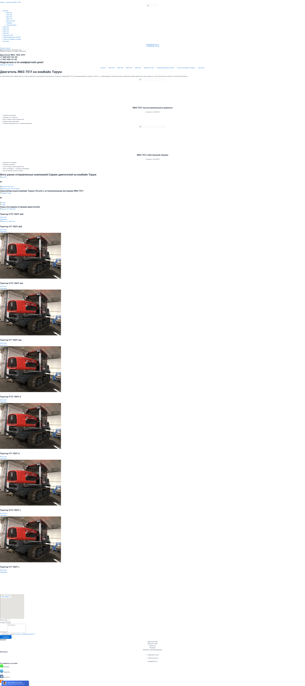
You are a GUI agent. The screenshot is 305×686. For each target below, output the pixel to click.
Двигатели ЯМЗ (152, 641)
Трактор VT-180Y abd (11, 226)
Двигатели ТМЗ (8, 35)
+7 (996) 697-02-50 (152, 46)
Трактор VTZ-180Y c (10, 510)
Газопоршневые (11, 25)
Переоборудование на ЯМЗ (11, 37)
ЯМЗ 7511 (9, 19)
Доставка (6, 41)
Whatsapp (6, 667)
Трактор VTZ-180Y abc (11, 283)
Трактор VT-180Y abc (11, 340)
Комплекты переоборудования (152, 650)
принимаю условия (18, 634)
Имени (2, 620)
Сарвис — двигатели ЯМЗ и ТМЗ (10, 2)
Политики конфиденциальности (24, 634)
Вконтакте (6, 677)
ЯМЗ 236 (9, 13)
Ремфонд (9, 23)
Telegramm (6, 672)
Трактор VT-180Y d (10, 453)
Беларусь (153, 647)
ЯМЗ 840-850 (10, 21)
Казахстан (152, 645)
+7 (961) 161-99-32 (152, 658)
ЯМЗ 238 (9, 15)
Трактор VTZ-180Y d (10, 396)
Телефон (3, 622)
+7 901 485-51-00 (8, 59)
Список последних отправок (12, 39)
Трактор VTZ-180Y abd (11, 214)
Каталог (5, 11)
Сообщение (4, 632)
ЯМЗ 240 (9, 17)
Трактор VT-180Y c (9, 567)
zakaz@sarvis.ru (152, 44)
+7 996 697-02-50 (8, 57)
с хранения (18, 168)
